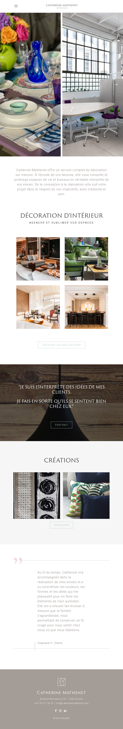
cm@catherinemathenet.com (72, 703)
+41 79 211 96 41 (44, 703)
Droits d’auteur (61, 718)
